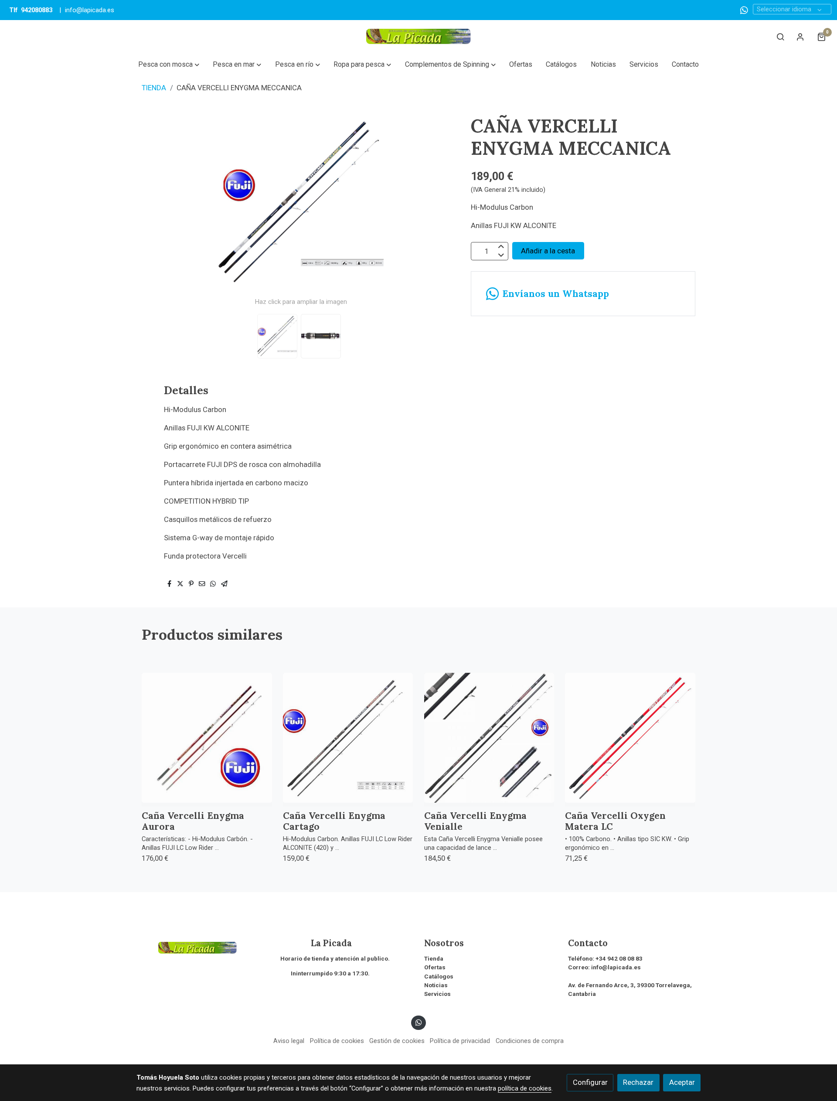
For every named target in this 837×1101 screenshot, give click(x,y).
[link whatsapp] (744, 9)
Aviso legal (288, 1041)
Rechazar (638, 1082)
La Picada (316, 943)
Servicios (437, 994)
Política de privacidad (460, 1041)
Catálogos (438, 976)
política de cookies (524, 1088)
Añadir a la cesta (548, 250)
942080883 (36, 10)
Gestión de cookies (397, 1041)
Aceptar (682, 1082)
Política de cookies (337, 1041)
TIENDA (154, 87)
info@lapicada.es (89, 10)
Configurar (590, 1082)
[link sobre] (202, 947)
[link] (418, 36)
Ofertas (435, 967)
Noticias (436, 985)
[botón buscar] (780, 36)
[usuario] (800, 36)
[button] (168, 64)
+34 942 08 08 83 (619, 958)
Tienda (433, 958)
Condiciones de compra (530, 1041)
